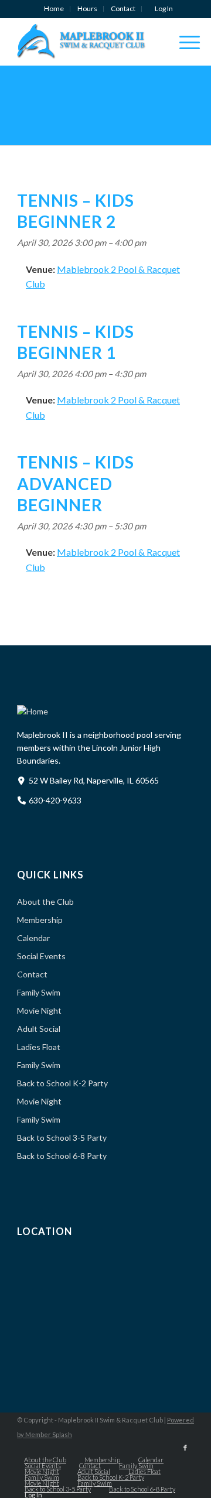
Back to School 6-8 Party (62, 1156)
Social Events (41, 956)
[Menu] (184, 41)
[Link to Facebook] (185, 1447)
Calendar (33, 938)
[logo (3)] (88, 41)
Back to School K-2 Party (62, 1083)
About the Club (45, 902)
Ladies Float (38, 1047)
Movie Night (39, 1010)
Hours (87, 8)
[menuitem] (54, 9)
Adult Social (38, 1029)
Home (54, 8)
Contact (123, 8)
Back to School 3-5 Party (62, 1138)
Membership (40, 920)
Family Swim (38, 992)
